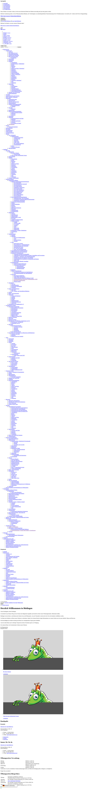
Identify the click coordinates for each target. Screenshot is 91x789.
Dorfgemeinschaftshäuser (14, 380)
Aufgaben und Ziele (18, 326)
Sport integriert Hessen (16, 331)
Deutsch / (6, 32)
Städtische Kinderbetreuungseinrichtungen (20, 181)
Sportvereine (11, 338)
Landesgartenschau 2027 (8, 538)
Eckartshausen (14, 72)
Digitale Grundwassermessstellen (15, 516)
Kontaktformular (14, 211)
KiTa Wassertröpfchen (18, 191)
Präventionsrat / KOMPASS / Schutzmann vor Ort (19, 320)
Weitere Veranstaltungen (16, 270)
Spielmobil (13, 287)
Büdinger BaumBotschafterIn (12, 547)
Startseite (5, 551)
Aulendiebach (14, 62)
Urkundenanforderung (16, 89)
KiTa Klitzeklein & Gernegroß (20, 184)
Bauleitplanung (12, 495)
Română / (7, 37)
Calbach (13, 67)
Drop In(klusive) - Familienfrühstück (21, 244)
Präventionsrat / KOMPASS (17, 322)
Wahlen (7, 125)
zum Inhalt (5, 3)
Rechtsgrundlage (14, 522)
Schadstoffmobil (17, 144)
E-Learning (16, 224)
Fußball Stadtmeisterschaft (16, 369)
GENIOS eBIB (17, 223)
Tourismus (5, 537)
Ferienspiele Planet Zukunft (19, 264)
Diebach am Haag (15, 163)
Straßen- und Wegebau (13, 526)
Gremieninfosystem (13, 99)
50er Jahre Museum (15, 460)
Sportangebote (14, 363)
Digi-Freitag (16, 228)
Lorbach (13, 168)
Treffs (12, 242)
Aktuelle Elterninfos (15, 204)
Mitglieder (13, 109)
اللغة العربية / (7, 43)
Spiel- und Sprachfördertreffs (20, 249)
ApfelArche (13, 303)
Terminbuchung (9, 130)
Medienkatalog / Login (16, 217)
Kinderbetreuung (14, 262)
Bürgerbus (8, 399)
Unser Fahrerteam (12, 403)
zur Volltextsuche (6, 9)
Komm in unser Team (13, 404)
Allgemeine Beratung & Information (21, 254)
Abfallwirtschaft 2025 (18, 137)
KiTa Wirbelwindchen (18, 194)
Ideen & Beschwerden (13, 56)
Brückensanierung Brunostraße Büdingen (20, 529)
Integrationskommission (16, 325)
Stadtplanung (6, 488)
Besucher (16, 442)
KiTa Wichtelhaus (17, 193)
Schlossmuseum (14, 465)
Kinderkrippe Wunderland (19, 200)
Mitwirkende (14, 364)
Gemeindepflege (12, 436)
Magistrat (10, 107)
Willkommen (11, 151)
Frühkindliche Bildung (13, 180)
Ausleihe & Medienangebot (17, 219)
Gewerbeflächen (12, 509)
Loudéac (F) (13, 475)
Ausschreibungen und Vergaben (12, 95)
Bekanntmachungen (15, 105)
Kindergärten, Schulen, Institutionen (18, 230)
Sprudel (12, 299)
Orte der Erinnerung (13, 480)
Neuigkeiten (16, 330)
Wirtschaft (5, 532)
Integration (11, 324)
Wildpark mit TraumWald (14, 378)
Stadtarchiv (11, 486)
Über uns (13, 284)
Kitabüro (13, 205)
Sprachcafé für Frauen (18, 247)
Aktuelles (8, 94)
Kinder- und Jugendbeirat (14, 288)
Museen (10, 457)
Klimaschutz (8, 518)
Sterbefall (13, 87)
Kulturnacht (13, 447)
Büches (12, 64)
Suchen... (2, 47)
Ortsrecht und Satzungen (14, 55)
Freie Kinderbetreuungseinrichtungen (19, 197)
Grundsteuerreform (10, 132)
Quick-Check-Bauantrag (16, 492)
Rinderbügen (14, 78)
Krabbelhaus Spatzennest (19, 187)
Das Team (13, 218)
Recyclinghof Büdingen (19, 143)
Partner (10, 479)
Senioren (8, 405)
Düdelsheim (13, 70)
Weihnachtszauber (15, 454)
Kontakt (5, 738)
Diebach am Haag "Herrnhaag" (17, 68)
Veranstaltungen (14, 214)
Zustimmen (3, 19)
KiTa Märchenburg (18, 186)
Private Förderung (15, 505)
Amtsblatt (13, 106)
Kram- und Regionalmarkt (19, 449)
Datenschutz (5, 737)
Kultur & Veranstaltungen (11, 437)
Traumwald (11, 294)
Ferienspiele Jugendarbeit (16, 286)
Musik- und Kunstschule (14, 293)
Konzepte (11, 500)
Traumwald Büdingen (15, 295)
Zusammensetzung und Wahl (17, 118)
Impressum (5, 739)
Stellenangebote (9, 128)
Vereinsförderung (12, 375)
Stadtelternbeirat (14, 210)
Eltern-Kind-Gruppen (18, 243)
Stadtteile (10, 157)
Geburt (12, 85)
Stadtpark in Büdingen (10, 540)
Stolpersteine (14, 485)
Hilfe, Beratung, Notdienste (11, 97)
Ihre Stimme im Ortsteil (16, 123)
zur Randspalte (6, 4)
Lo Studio (13, 466)
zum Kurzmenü (6, 8)
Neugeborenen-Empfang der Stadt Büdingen (23, 272)
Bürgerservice (6, 49)
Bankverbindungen (13, 93)
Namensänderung (15, 88)
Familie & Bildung (10, 179)
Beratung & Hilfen (12, 319)
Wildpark (13, 298)
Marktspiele (16, 451)
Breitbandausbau (12, 513)
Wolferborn (13, 82)
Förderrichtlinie (14, 367)
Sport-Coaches (14, 362)
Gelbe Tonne (16, 142)
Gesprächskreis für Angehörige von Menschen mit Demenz (26, 259)
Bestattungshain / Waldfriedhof (17, 63)
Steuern (7, 134)
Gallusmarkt (13, 453)
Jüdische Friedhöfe (15, 73)
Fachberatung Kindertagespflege (18, 201)
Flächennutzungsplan (13, 497)
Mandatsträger (12, 110)
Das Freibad (13, 344)
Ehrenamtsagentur (15, 313)
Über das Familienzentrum (19, 237)
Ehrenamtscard (14, 309)
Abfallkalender (17, 138)
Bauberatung (11, 491)
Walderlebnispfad (15, 300)
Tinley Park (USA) (15, 478)
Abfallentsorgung (15, 136)
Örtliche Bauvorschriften (14, 494)
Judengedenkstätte (15, 481)
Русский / (7, 38)
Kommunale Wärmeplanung (14, 520)
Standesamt (11, 84)
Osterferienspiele (20, 266)
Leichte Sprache (5, 605)
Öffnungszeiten (14, 216)
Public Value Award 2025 (19, 355)
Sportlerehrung (14, 368)
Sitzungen (13, 114)
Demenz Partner (17, 281)
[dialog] (45, 26)
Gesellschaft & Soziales (11, 305)
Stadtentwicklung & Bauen (11, 490)
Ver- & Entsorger (12, 135)
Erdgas (12, 145)
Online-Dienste (9, 131)
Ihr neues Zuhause (15, 153)
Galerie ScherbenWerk (16, 468)
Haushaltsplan (11, 124)
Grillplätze (11, 379)
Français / (6, 36)
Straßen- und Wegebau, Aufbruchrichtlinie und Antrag (17, 517)
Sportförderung (12, 366)
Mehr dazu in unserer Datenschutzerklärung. (10, 25)
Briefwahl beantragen (13, 126)
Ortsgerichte (11, 60)
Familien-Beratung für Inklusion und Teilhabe (23, 257)
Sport (7, 337)
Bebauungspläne (12, 498)
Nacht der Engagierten (16, 376)
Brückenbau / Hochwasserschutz (15, 528)
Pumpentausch (17, 353)
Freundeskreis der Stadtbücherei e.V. (16, 304)
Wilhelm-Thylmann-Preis (16, 316)
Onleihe (15, 222)
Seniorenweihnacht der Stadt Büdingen (19, 407)
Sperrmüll (16, 139)
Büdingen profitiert (10, 541)
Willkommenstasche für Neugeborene (19, 251)
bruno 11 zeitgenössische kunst (17, 467)
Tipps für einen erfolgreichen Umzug (19, 155)
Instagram (13, 269)
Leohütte (13, 297)
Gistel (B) (13, 473)
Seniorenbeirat (12, 429)
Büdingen (13, 66)
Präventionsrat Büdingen (19, 275)
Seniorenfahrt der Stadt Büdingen (18, 409)
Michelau (13, 75)
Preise (12, 348)
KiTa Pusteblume (17, 195)
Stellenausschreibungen (16, 207)
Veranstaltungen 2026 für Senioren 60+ (19, 411)
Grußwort (11, 51)
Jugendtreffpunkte (15, 285)
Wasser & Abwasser (15, 147)
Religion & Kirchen (13, 317)
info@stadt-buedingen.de (12, 734)
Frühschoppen (17, 450)
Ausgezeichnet (17, 154)
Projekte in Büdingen (10, 542)
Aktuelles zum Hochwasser (14, 92)
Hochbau (10, 531)
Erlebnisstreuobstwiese (16, 301)
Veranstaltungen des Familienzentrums (19, 250)
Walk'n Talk (16, 260)
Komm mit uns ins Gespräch (17, 336)
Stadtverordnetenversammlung (15, 111)
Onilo (15, 226)
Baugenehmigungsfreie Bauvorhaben (16, 493)
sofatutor (16, 225)
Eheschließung (14, 86)
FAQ (12, 232)
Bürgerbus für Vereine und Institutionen (17, 401)
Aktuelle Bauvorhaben (10, 525)
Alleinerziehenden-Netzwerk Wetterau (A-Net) (24, 278)
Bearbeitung (13, 57)
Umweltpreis (14, 311)
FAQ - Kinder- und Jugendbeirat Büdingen (20, 291)
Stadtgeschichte (12, 156)
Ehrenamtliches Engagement (17, 307)
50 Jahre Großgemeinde (14, 178)
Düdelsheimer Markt (15, 448)
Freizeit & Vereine (10, 370)
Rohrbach (13, 79)
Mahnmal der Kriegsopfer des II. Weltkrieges (20, 484)
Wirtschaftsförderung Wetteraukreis (16, 535)
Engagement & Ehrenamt (14, 306)
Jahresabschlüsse (12, 148)
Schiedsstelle (11, 59)
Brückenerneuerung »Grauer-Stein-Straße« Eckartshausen (23, 530)
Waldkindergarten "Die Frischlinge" (21, 198)
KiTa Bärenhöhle (17, 182)
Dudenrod (13, 69)
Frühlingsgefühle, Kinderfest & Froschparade (20, 441)
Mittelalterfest (14, 445)
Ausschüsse (11, 116)
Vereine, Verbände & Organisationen (16, 372)
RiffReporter (16, 229)
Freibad (10, 342)
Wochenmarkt (14, 456)
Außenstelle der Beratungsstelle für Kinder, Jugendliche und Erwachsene (29, 255)
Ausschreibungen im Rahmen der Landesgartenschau (17, 544)
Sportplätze (11, 339)
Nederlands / (7, 42)
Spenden (16, 241)
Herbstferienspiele (20, 268)
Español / (6, 39)
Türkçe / (6, 35)
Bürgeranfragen (12, 100)
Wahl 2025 (13, 289)
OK (1, 27)
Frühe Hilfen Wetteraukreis (19, 276)
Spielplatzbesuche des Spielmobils (21, 245)
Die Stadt (8, 150)
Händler (15, 443)
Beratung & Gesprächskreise (17, 253)
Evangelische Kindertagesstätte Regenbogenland (24, 199)
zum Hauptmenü (6, 5)
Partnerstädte (11, 470)
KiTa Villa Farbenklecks (19, 189)
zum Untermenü (6, 6)
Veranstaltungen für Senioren (15, 406)
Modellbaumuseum (15, 463)
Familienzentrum (12, 234)
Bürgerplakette (14, 310)
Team (15, 238)
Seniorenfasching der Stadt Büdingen (19, 410)
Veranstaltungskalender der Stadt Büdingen (23, 273)
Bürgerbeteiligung (9, 543)
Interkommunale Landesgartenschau (13, 545)
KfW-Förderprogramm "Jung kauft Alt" (17, 512)
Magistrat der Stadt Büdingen (7, 726)
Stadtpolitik (8, 98)
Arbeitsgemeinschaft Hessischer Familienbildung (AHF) (26, 279)
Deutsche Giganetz (15, 515)
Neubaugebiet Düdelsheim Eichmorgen (19, 511)
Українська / (8, 41)
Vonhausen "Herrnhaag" (16, 80)
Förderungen (14, 351)
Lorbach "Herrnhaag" (15, 74)
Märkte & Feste (12, 440)
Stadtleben (5, 149)
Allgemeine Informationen (14, 400)
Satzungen (13, 206)
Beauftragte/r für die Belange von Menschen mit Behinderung (22, 332)
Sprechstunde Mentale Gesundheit (21, 261)
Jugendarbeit (11, 282)
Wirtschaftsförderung (10, 534)
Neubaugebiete (12, 510)
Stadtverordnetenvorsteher (16, 112)
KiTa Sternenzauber (18, 188)
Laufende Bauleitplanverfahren (15, 499)
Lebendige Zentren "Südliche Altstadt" (17, 501)
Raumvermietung (17, 239)
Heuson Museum (14, 459)
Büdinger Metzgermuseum (16, 461)
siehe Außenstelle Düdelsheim (14, 780)
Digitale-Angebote (15, 220)
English (4, 34)
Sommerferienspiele (21, 267)
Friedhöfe (11, 61)
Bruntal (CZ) (14, 472)
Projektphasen (14, 523)
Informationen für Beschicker (20, 455)
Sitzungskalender (12, 103)
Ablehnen (3, 18)
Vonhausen (13, 174)
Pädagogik (13, 209)
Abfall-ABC (16, 141)
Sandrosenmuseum (15, 462)
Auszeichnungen (14, 354)
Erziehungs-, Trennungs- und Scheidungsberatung (24, 256)
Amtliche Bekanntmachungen (15, 104)
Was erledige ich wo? (13, 53)
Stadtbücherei (11, 212)
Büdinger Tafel (14, 314)
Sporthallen (11, 341)
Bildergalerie (14, 350)
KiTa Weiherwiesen (18, 192)
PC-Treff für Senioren (18, 248)
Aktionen (13, 213)
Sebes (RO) (13, 476)
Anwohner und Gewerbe (19, 444)
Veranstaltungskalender (13, 54)
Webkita (13, 203)
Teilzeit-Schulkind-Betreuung (20, 263)
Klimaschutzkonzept (13, 519)
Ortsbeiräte (11, 117)
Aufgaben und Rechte (15, 120)
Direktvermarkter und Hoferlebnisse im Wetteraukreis (17, 487)
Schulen (10, 292)
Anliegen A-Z (9, 50)
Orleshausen (13, 76)
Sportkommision (12, 356)
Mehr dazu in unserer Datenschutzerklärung (11, 16)
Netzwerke (13, 274)
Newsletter (8, 129)
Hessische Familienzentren (19, 280)
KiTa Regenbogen (18, 185)
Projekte (13, 504)
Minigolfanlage (12, 374)
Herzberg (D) (14, 474)
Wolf (12, 81)
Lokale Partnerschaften (16, 506)
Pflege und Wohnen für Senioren (15, 435)
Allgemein (13, 236)
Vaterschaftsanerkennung (16, 91)
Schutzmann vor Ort (15, 323)
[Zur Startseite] (11, 21)
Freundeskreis (14, 231)
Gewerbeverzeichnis (10, 536)
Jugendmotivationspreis (16, 312)
